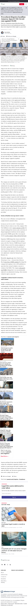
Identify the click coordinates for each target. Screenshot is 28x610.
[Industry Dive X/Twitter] (7, 564)
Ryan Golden (7, 32)
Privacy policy (4, 603)
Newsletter (3, 578)
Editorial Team (4, 574)
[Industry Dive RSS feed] (10, 564)
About (2, 572)
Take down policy (19, 603)
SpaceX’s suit (10, 258)
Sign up (21, 4)
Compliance (22, 479)
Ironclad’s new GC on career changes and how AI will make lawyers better (14, 550)
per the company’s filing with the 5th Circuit (15, 236)
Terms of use (11, 603)
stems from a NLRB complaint (11, 262)
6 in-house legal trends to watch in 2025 (13, 525)
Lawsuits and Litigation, (13, 479)
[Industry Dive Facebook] (4, 564)
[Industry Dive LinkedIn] (2, 564)
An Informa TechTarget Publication (14, 1)
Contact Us (3, 576)
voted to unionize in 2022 (19, 228)
